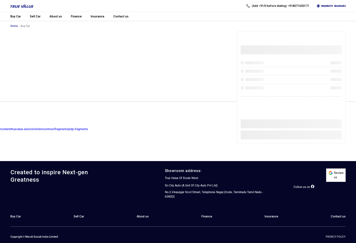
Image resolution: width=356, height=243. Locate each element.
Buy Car (15, 16)
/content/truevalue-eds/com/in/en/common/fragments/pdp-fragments (44, 129)
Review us (339, 175)
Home (14, 25)
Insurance (97, 16)
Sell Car (35, 16)
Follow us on (302, 187)
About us (56, 16)
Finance (76, 16)
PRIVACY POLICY (336, 236)
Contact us (120, 16)
